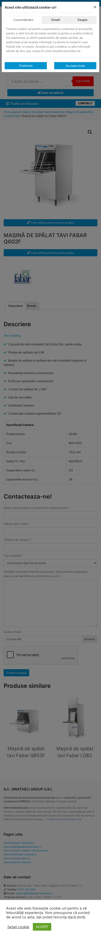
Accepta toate (75, 66)
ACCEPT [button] (42, 927)
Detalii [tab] (55, 20)
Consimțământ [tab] (23, 20)
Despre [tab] (83, 20)
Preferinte (26, 66)
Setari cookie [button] (18, 927)
